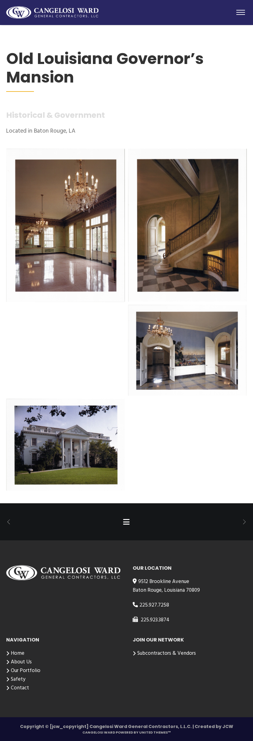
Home (17, 653)
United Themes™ (155, 732)
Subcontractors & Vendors (166, 653)
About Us (21, 662)
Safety (18, 679)
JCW (227, 726)
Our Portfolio (25, 670)
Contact (20, 688)
